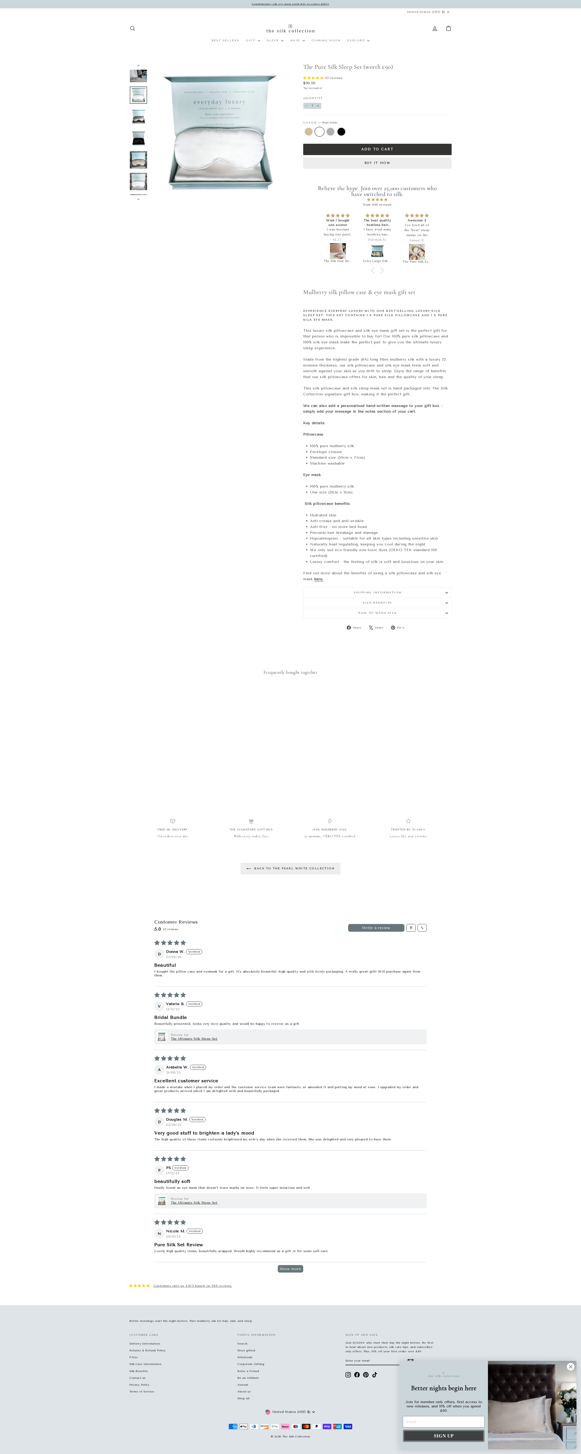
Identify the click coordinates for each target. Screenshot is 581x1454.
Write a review (376, 928)
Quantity (313, 98)
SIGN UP (444, 1435)
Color (320, 122)
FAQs (133, 1357)
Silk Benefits (138, 1371)
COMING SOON (326, 40)
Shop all (243, 1398)
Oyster (330, 131)
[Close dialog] (571, 1367)
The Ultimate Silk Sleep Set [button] (194, 1039)
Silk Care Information (145, 1364)
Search (242, 1343)
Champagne (308, 131)
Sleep (273, 40)
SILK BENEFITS (377, 602)
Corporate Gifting (250, 1364)
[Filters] (411, 928)
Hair (295, 40)
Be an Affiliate (248, 1378)
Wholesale (245, 1357)
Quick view (168, 758)
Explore (356, 40)
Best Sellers (225, 40)
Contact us (137, 1378)
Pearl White (319, 131)
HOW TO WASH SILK (377, 612)
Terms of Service (141, 1391)
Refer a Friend (248, 1371)
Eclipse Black (341, 131)
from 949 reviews (377, 205)
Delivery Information (144, 1343)
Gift (251, 40)
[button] (314, 78)
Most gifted (246, 1350)
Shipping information (377, 592)
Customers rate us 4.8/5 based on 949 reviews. (192, 1286)
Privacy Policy (139, 1384)
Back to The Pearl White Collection (294, 868)
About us (244, 1391)
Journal (242, 1384)
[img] (377, 199)
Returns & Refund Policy (147, 1350)
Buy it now (377, 163)
